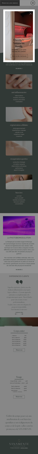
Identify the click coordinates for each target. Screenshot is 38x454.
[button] (31, 13)
